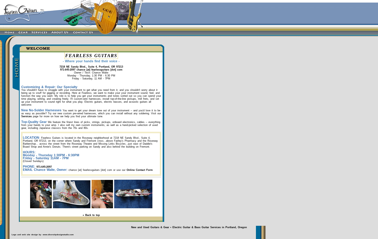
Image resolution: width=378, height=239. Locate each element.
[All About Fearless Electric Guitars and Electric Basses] (60, 35)
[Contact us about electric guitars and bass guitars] (84, 35)
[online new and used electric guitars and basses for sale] (23, 35)
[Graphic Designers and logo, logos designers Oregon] (6, 234)
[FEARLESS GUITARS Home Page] (8, 35)
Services (26, 116)
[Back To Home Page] (30, 29)
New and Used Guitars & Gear (150, 227)
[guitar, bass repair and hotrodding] (71, 207)
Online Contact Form (140, 169)
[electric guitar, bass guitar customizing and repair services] (39, 35)
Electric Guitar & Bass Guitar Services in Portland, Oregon (209, 227)
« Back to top (91, 215)
